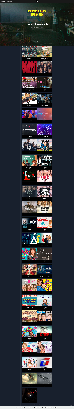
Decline (56, 407)
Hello (2, 1)
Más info (50, 407)
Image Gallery (10, 1)
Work (4, 1)
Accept (53, 407)
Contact (7, 1)
